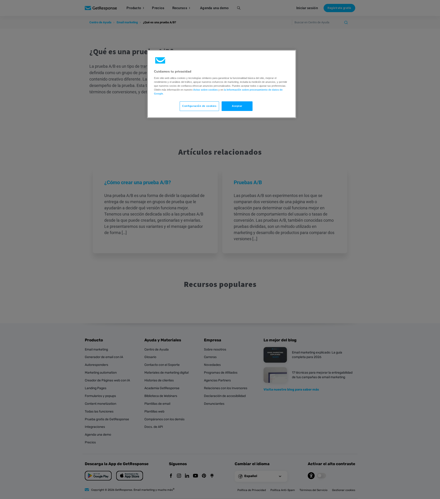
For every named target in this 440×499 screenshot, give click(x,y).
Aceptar (237, 106)
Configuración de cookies (199, 106)
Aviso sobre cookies (205, 89)
